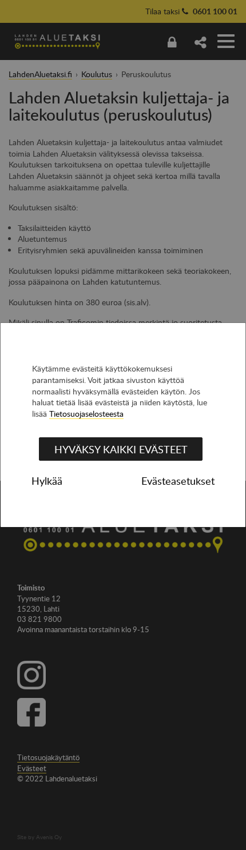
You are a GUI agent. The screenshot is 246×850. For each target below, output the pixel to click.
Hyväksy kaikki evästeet (121, 449)
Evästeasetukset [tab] (178, 481)
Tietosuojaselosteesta (86, 413)
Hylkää (46, 481)
